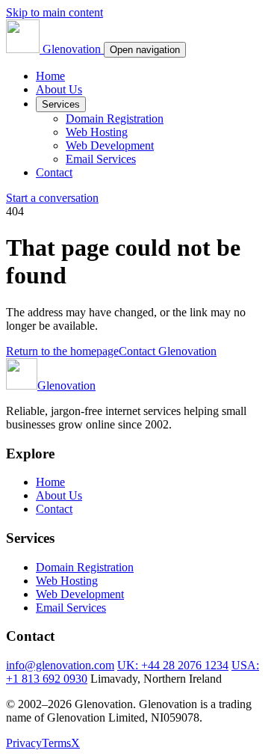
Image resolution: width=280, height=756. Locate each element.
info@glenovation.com (60, 665)
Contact (54, 172)
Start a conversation (52, 197)
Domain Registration (115, 118)
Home (50, 76)
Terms (56, 743)
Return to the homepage (62, 351)
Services (61, 104)
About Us (59, 89)
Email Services (101, 159)
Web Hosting (97, 132)
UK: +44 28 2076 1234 (172, 665)
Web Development (110, 145)
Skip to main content (54, 12)
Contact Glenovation (168, 351)
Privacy (24, 743)
